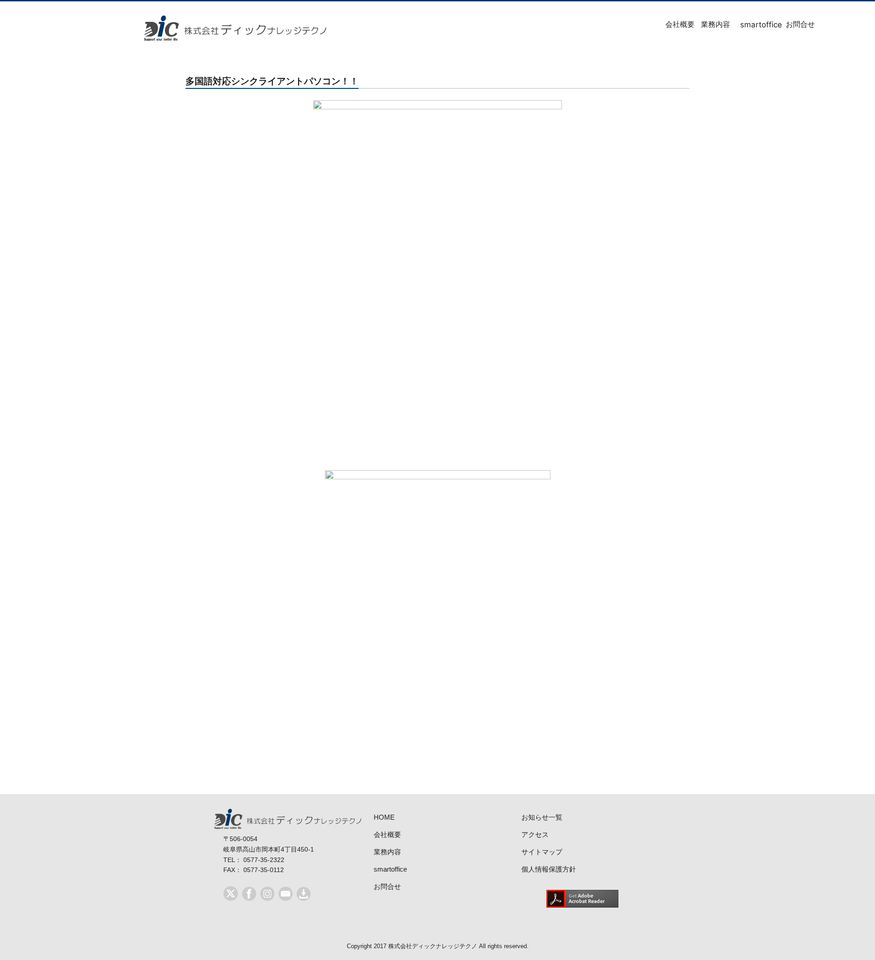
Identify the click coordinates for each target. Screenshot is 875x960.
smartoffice (751, 24)
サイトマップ (541, 852)
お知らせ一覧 (541, 817)
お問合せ (793, 24)
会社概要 (672, 24)
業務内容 (708, 24)
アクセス (535, 834)
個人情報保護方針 (548, 869)
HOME (384, 817)
